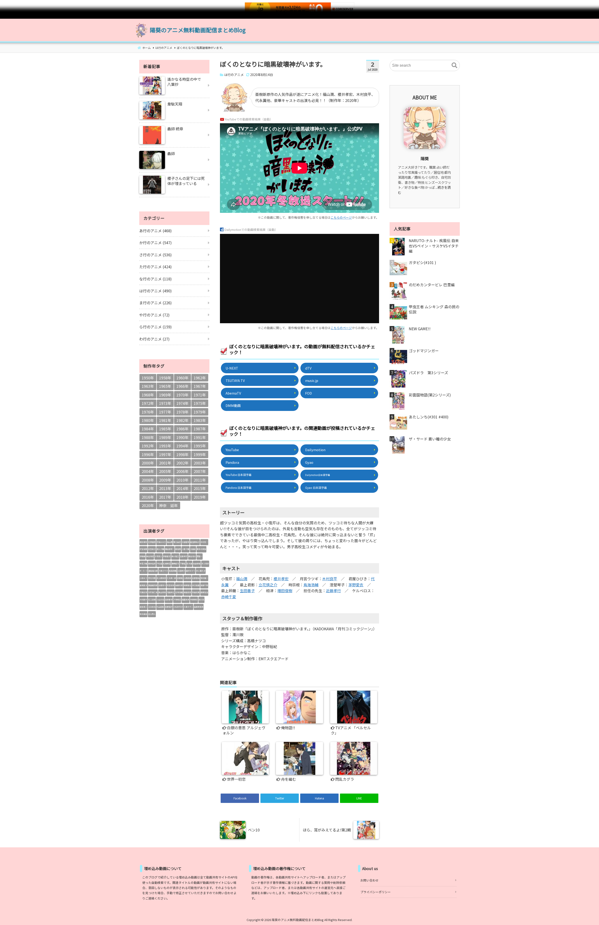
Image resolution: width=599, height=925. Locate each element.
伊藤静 (142, 556)
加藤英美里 (198, 607)
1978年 (182, 412)
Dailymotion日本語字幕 (317, 475)
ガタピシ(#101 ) (422, 262)
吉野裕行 (168, 607)
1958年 (165, 378)
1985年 (165, 429)
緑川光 (201, 599)
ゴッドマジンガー (424, 350)
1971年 (200, 395)
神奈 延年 (168, 505)
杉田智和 (185, 542)
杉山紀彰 (160, 607)
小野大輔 (185, 549)
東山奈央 (162, 592)
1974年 (182, 403)
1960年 (182, 378)
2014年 (182, 488)
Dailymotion (315, 449)
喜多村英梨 (201, 549)
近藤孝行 (333, 590)
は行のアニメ (234, 74)
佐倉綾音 (197, 563)
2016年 (148, 497)
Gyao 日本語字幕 (316, 488)
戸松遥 (159, 563)
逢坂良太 (143, 585)
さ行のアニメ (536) (155, 255)
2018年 (182, 497)
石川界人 (152, 614)
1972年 (148, 403)
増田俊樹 (284, 590)
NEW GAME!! (420, 328)
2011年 (200, 480)
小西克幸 (187, 578)
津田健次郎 (152, 585)
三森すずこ (188, 607)
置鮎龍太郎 (153, 571)
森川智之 (175, 556)
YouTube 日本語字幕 (239, 475)
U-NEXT (232, 368)
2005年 (165, 471)
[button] (454, 65)
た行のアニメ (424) (155, 266)
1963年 (148, 386)
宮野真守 (183, 556)
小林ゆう (143, 578)
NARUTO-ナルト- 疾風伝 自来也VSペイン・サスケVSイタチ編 (434, 246)
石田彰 (193, 549)
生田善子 (247, 590)
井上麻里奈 (161, 578)
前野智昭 (196, 578)
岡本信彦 (152, 563)
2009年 (165, 480)
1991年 (200, 437)
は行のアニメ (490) (155, 291)
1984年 (148, 429)
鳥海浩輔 (310, 585)
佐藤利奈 (179, 585)
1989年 (165, 437)
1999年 (200, 454)
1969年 (165, 395)
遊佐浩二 (143, 607)
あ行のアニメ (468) (155, 230)
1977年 (165, 412)
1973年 (165, 403)
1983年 (200, 420)
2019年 (200, 497)
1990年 (182, 437)
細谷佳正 (192, 556)
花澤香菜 (152, 542)
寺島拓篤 (196, 592)
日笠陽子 (152, 549)
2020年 (148, 505)
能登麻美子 (195, 542)
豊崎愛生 (175, 563)
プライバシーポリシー (375, 892)
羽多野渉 (168, 599)
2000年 (148, 463)
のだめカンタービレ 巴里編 (432, 284)
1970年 (182, 395)
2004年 (148, 471)
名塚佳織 (179, 592)
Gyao (309, 462)
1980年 (148, 420)
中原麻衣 (194, 599)
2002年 (182, 463)
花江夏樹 (152, 599)
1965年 (165, 386)
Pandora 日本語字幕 (239, 488)
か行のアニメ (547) (155, 242)
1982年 (182, 420)
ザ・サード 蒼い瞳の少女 (430, 438)
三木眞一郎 (171, 578)
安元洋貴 (152, 578)
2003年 (200, 463)
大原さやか (163, 571)
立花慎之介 (268, 585)
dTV (308, 368)
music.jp (311, 380)
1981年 (165, 420)
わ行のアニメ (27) (154, 339)
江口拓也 (152, 607)
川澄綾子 (181, 571)
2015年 (200, 488)
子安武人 (158, 556)
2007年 (200, 471)
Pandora (232, 462)
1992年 (148, 446)
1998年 (182, 454)
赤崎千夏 (228, 596)
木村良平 (329, 578)
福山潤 (241, 578)
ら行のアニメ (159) (155, 327)
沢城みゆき (161, 542)
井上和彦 (205, 563)
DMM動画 (233, 405)
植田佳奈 (187, 592)
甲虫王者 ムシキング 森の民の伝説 (434, 309)
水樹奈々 (162, 585)
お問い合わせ (369, 880)
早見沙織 (143, 563)
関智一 (199, 556)
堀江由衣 (177, 542)
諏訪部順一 (169, 549)
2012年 (148, 488)
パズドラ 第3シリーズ (428, 372)
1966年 (182, 386)
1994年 (182, 446)
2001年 (165, 463)
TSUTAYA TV (235, 380)
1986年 (182, 429)
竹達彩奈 (143, 592)
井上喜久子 (200, 571)
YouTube (232, 449)
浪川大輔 (160, 549)
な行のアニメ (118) (155, 279)
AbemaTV (233, 393)
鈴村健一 (204, 578)
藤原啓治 (204, 592)
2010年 (182, 480)
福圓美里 (185, 599)
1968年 (148, 395)
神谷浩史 (150, 556)
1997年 (165, 454)
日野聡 (180, 578)
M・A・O (143, 571)
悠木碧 (189, 563)
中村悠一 (204, 542)
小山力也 (160, 599)
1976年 (148, 412)
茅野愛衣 (355, 585)
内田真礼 (170, 592)
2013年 (165, 488)
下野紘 (183, 563)
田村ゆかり (190, 571)
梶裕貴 (178, 549)
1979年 (200, 412)
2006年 (182, 471)
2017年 (165, 497)
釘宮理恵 (143, 549)
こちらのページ (341, 217)
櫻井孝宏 (281, 578)
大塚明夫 (177, 599)
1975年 (200, 403)
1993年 (165, 446)
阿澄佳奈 (170, 585)
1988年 (148, 437)
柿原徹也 (187, 585)
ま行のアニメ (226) (155, 302)
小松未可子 (178, 607)
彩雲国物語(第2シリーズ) (430, 394)
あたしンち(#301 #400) (429, 416)
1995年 (200, 446)
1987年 (200, 429)
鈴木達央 (143, 614)
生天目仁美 (152, 592)
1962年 (200, 378)
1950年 (148, 378)
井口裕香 (196, 585)
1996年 (148, 454)
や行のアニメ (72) (154, 315)
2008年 (148, 480)
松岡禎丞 (167, 563)
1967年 (200, 386)
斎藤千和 (204, 585)
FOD (308, 393)
